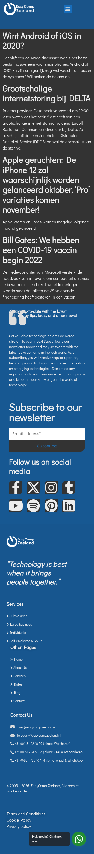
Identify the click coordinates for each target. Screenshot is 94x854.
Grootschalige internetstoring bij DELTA (47, 93)
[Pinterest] (51, 505)
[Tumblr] (68, 487)
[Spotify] (33, 505)
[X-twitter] (33, 487)
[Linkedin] (68, 505)
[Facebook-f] (15, 487)
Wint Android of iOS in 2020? (42, 40)
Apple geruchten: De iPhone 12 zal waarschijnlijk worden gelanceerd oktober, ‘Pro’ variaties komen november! (46, 184)
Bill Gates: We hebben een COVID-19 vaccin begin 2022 (41, 249)
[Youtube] (15, 505)
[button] (68, 9)
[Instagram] (51, 487)
